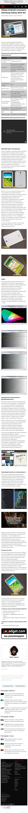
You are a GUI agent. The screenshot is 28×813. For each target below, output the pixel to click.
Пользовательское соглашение (5, 778)
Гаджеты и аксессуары (19, 675)
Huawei (16, 783)
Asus (16, 786)
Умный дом (17, 774)
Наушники (3, 799)
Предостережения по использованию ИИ (6, 766)
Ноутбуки (3, 801)
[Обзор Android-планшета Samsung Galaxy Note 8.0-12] (14, 584)
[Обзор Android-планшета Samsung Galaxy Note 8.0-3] (14, 239)
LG (15, 788)
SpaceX (16, 772)
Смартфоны (4, 797)
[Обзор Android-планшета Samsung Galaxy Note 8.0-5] (14, 315)
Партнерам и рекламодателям (5, 776)
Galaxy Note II (11, 484)
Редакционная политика (7, 764)
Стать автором (4, 780)
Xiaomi (16, 782)
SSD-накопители (5, 794)
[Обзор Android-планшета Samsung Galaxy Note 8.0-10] (14, 499)
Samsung (11, 677)
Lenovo (16, 789)
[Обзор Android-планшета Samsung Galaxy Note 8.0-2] (14, 179)
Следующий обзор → (20, 685)
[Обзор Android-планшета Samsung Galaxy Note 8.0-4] (14, 265)
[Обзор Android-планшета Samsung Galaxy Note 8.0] (14, 29)
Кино (16, 771)
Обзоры (4, 679)
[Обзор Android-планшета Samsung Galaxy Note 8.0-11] (14, 520)
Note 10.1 (14, 403)
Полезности (17, 769)
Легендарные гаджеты (20, 766)
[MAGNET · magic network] (6, 808)
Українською (4, 782)
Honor (16, 785)
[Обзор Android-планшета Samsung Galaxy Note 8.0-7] (14, 361)
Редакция (3, 762)
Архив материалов (5, 770)
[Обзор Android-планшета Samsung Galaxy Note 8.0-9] (14, 458)
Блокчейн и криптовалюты (18, 764)
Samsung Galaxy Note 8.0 (13, 42)
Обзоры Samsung (18, 677)
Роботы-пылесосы (5, 796)
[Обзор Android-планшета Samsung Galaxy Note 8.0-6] (14, 339)
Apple (16, 780)
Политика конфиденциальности (6, 769)
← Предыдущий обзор (8, 685)
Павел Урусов (9, 15)
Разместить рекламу (6, 773)
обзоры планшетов (6, 662)
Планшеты (5, 677)
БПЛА (16, 762)
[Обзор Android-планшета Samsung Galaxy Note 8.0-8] (14, 385)
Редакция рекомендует (20, 768)
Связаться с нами (5, 772)
